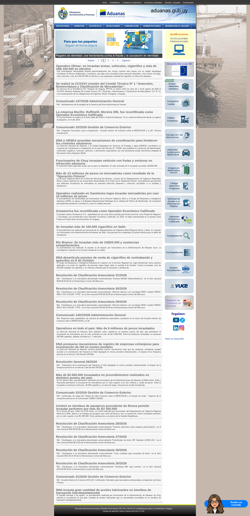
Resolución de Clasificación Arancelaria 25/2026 (91, 463)
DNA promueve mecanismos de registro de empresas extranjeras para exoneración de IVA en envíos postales (107, 345)
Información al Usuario (177, 26)
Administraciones (152, 26)
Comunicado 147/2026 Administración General (90, 101)
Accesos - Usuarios (172, 3)
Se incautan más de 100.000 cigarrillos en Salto (91, 226)
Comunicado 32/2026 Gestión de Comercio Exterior (93, 392)
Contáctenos (115, 3)
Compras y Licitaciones (132, 3)
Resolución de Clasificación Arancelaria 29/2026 (91, 301)
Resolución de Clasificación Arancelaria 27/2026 (91, 436)
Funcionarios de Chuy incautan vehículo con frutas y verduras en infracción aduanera (104, 162)
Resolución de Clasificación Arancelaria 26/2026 (91, 450)
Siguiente (126, 60)
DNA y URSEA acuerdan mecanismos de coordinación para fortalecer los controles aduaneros (107, 142)
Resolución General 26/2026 (76, 361)
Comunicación (132, 26)
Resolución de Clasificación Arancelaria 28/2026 (91, 423)
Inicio (105, 3)
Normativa (79, 26)
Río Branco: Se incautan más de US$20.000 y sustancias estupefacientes (97, 244)
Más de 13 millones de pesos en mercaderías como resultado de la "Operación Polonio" (105, 175)
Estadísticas (95, 26)
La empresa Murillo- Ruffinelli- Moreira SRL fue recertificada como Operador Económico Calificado (104, 113)
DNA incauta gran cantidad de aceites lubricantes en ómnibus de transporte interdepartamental (103, 491)
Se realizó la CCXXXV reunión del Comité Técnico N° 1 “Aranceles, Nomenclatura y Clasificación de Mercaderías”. (105, 85)
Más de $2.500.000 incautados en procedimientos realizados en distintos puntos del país (102, 376)
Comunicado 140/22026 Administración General (91, 315)
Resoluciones (113, 26)
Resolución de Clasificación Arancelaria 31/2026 (91, 275)
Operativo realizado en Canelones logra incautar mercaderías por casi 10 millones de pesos (107, 195)
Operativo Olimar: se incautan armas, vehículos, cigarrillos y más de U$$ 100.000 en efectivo (106, 67)
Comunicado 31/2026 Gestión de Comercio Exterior (93, 476)
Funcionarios (188, 3)
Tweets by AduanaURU (174, 339)
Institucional (63, 26)
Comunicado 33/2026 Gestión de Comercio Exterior (93, 127)
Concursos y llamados (153, 3)
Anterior (91, 60)
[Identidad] (108, 57)
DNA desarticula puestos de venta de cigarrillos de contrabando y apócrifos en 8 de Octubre (104, 259)
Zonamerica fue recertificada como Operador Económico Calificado (105, 211)
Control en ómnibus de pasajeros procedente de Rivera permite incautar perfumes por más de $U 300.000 (102, 407)
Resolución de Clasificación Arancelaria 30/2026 (91, 288)
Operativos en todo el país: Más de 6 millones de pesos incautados (105, 328)
